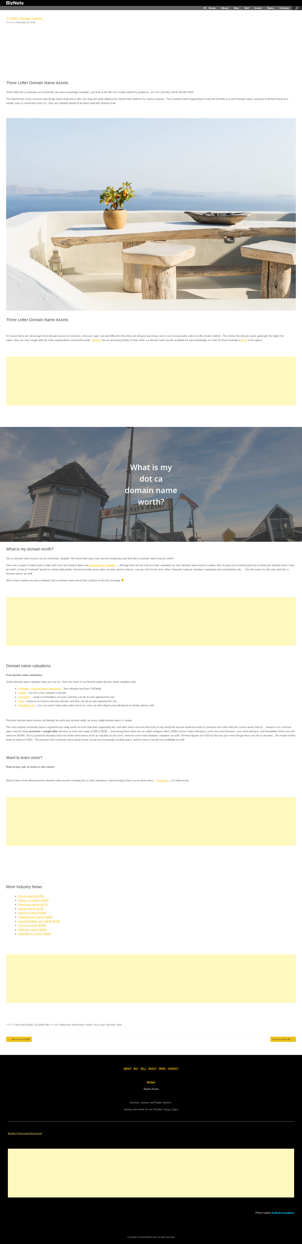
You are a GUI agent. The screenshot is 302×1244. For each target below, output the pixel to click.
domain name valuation (102, 565)
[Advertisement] (151, 52)
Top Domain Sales (41, 1024)
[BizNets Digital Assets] (15, 3)
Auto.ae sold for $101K (31, 908)
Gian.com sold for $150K (32, 912)
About (225, 8)
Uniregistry (24, 696)
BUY (136, 1068)
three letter (110, 1024)
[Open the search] (297, 8)
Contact (284, 8)
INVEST (152, 1068)
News (270, 8)
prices (102, 1024)
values (119, 1024)
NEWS (162, 1068)
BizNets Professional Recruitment (25, 1133)
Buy (236, 8)
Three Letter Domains (24, 1024)
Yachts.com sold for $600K (33, 900)
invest (243, 340)
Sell (247, 8)
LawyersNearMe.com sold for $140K (39, 921)
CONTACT (173, 1068)
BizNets (96, 340)
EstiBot (22, 692)
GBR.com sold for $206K (32, 929)
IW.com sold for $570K (31, 896)
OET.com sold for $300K (32, 925)
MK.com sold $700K (19, 1039)
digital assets (65, 1024)
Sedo (21, 701)
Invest (258, 8)
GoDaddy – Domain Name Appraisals (39, 688)
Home (212, 8)
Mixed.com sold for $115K (33, 904)
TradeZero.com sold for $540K (35, 917)
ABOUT (127, 1068)
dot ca (96, 1024)
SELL (143, 1068)
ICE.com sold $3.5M (283, 1039)
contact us (162, 780)
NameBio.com (26, 705)
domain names (78, 1024)
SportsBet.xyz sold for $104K (34, 933)
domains (89, 1024)
